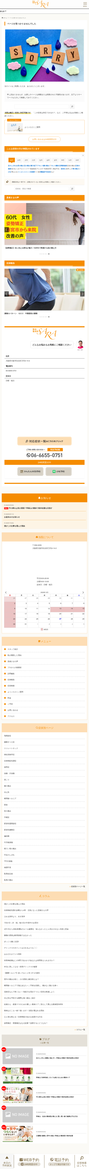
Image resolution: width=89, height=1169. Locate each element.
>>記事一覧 (44, 1042)
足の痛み (27, 165)
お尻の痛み (20, 165)
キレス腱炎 (55, 165)
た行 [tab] (33, 160)
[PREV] (6, 592)
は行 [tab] (48, 160)
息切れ (63, 169)
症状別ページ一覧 (78, 886)
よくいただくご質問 (32, 127)
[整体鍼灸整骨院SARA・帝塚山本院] (40, 4)
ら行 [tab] (70, 160)
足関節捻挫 (63, 165)
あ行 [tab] (11, 160)
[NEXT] (83, 592)
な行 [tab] (40, 160)
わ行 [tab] (77, 160)
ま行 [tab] (55, 160)
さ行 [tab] (26, 160)
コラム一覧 (80, 1029)
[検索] (72, 106)
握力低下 (34, 165)
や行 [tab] (62, 160)
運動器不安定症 (45, 172)
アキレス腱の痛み (43, 165)
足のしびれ (12, 165)
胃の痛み (76, 169)
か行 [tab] (19, 160)
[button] (40, 253)
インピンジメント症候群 (26, 172)
